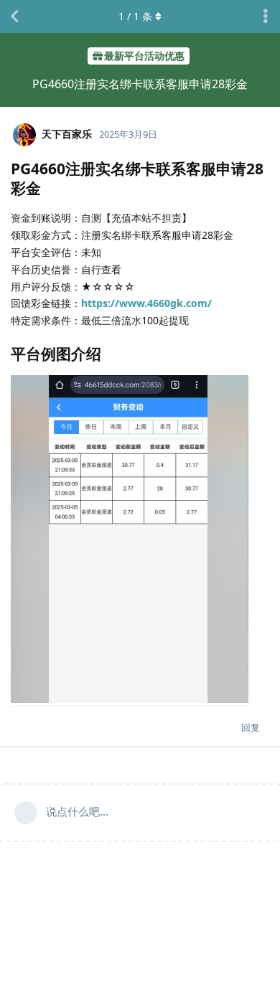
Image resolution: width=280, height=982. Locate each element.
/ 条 (135, 16)
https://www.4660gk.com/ (146, 303)
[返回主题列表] (14, 16)
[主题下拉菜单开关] (265, 16)
